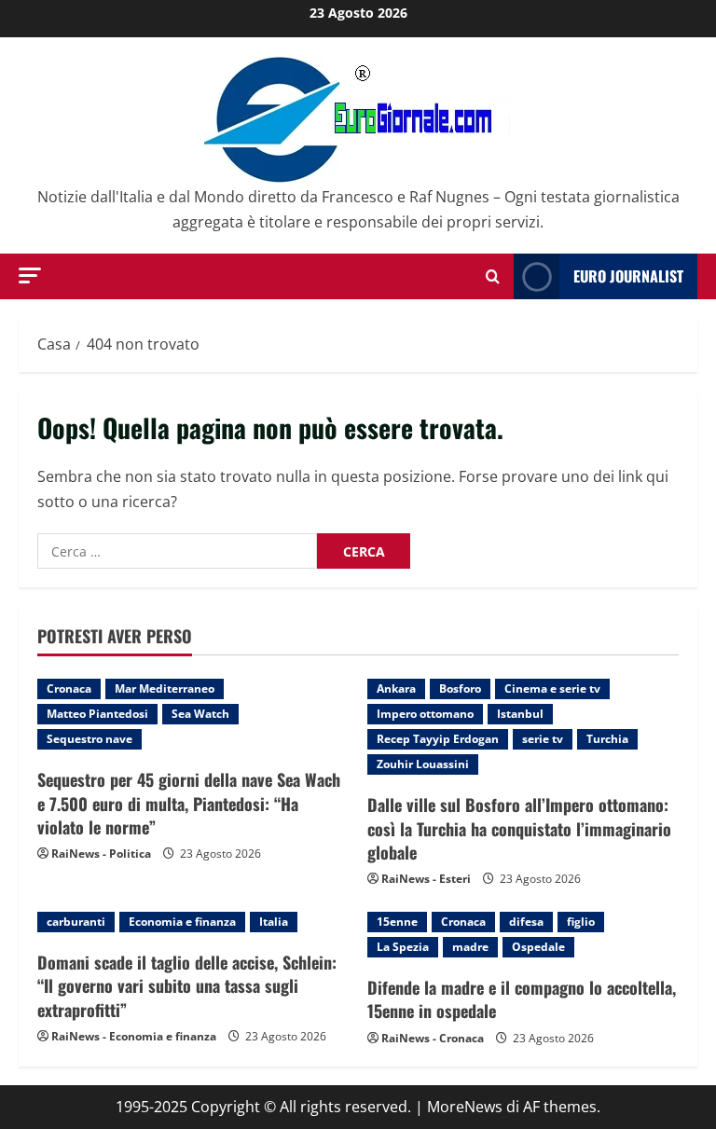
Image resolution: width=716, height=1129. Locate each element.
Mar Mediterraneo (164, 688)
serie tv (542, 739)
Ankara (396, 688)
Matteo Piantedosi (97, 714)
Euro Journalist (628, 276)
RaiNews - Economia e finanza (133, 1036)
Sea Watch (200, 714)
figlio (581, 921)
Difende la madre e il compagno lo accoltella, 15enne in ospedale (521, 999)
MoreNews (465, 1106)
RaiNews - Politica (101, 853)
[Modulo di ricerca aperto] (493, 276)
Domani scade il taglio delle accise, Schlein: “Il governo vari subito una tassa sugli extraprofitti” (187, 985)
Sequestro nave (89, 739)
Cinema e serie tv (552, 688)
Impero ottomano (425, 714)
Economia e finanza (182, 921)
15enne (397, 921)
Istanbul (520, 714)
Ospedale (538, 947)
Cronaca (69, 688)
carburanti (76, 921)
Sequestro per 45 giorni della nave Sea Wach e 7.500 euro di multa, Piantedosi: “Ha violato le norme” (188, 802)
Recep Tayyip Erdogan (438, 739)
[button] (30, 275)
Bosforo (460, 688)
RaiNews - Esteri (426, 879)
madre (470, 947)
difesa (526, 921)
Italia (273, 921)
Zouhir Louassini (423, 764)
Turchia (607, 739)
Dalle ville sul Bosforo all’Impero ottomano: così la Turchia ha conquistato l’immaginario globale (519, 827)
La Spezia (403, 947)
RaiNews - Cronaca (432, 1038)
